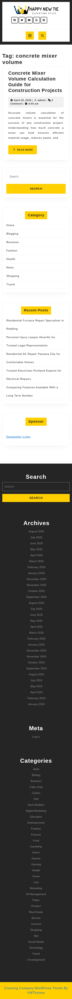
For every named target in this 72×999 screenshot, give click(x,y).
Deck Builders (36, 804)
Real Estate (36, 912)
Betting (36, 775)
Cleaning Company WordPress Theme (33, 988)
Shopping (12, 275)
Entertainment (36, 822)
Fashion (11, 250)
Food (36, 840)
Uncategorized (36, 959)
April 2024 (36, 692)
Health (10, 259)
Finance (36, 834)
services (36, 923)
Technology (36, 947)
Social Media (36, 941)
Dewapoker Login (18, 436)
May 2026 (36, 549)
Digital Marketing (36, 810)
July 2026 (36, 537)
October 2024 (36, 662)
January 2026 (36, 573)
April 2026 (36, 555)
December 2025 (36, 579)
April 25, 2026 (22, 100)
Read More (27, 151)
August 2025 (36, 602)
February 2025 (36, 638)
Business (12, 242)
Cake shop (36, 786)
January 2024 (36, 704)
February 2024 (36, 698)
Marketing (36, 888)
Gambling (36, 846)
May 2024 (36, 686)
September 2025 (36, 596)
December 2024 (36, 650)
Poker (36, 900)
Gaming (36, 864)
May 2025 (36, 620)
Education (36, 816)
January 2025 (36, 644)
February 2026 (36, 567)
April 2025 (36, 626)
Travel (10, 284)
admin (41, 100)
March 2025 (36, 632)
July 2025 (36, 608)
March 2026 (36, 561)
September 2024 (36, 668)
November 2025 (36, 585)
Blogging (12, 233)
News (10, 267)
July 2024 (36, 680)
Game (36, 852)
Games (36, 858)
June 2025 (36, 614)
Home (10, 225)
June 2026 (36, 543)
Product (36, 906)
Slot (36, 935)
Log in (36, 736)
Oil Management (36, 894)
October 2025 (36, 590)
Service (36, 917)
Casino (36, 792)
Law (36, 882)
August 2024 (36, 674)
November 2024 (36, 656)
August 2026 (36, 531)
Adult (36, 769)
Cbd (36, 798)
